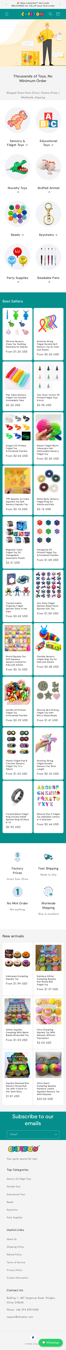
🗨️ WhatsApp (50, 1343)
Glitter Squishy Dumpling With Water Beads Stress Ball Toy (17, 1032)
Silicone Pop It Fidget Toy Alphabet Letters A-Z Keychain (48, 817)
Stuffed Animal (49, 188)
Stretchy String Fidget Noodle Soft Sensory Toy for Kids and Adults (48, 345)
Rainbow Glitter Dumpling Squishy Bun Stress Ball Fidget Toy (46, 980)
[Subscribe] (55, 1134)
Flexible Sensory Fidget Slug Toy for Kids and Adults (47, 659)
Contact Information (17, 1277)
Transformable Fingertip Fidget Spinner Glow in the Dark (16, 607)
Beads (15, 235)
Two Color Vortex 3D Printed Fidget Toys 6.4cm (48, 398)
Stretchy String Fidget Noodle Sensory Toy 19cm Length (46, 765)
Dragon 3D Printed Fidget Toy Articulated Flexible (16, 448)
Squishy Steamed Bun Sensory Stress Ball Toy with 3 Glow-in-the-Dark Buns (17, 1087)
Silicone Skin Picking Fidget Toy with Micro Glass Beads (48, 713)
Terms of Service (16, 1262)
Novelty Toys (17, 188)
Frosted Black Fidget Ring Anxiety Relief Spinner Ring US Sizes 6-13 (17, 818)
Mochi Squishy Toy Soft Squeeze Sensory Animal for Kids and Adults (16, 660)
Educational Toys (48, 143)
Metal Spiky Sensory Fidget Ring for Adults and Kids (48, 502)
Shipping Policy (15, 1246)
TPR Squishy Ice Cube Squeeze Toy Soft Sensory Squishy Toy (17, 502)
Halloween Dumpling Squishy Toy (17, 977)
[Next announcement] (59, 4)
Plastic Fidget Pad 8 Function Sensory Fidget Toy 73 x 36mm (16, 765)
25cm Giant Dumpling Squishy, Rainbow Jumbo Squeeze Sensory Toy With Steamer (48, 1089)
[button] (6, 14)
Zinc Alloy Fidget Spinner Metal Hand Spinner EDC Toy (47, 606)
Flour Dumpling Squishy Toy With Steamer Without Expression (46, 1034)
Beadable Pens (48, 278)
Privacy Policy (14, 1270)
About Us (12, 1239)
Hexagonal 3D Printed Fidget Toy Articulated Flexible (47, 552)
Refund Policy (14, 1254)
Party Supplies (17, 278)
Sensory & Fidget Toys (16, 143)
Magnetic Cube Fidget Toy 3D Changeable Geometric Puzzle (15, 553)
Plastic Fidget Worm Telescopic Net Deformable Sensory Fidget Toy (48, 449)
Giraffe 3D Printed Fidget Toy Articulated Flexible (16, 713)
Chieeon (37, 1343)
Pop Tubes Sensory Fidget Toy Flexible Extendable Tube (16, 398)
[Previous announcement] (6, 4)
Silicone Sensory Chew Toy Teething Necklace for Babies (17, 344)
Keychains (46, 235)
